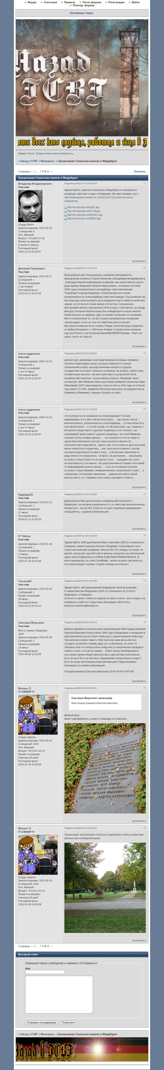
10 (47, 171)
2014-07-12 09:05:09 (87, 183)
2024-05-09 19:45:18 (87, 622)
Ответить (140, 171)
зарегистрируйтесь (62, 153)
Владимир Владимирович (35, 183)
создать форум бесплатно (133, 1039)
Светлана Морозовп (31, 622)
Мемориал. (48, 161)
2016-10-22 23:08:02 (87, 353)
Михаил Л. (24, 688)
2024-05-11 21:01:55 (87, 688)
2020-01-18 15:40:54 (87, 536)
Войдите (41, 153)
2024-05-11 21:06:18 (87, 828)
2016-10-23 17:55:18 (87, 409)
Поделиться (70, 183)
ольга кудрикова (29, 353)
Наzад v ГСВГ (29, 161)
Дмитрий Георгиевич (31, 268)
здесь (135, 193)
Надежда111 (25, 494)
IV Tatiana (24, 536)
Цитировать (139, 261)
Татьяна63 (24, 581)
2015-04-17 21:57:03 (87, 268)
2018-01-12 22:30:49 (87, 494)
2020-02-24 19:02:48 (87, 581)
